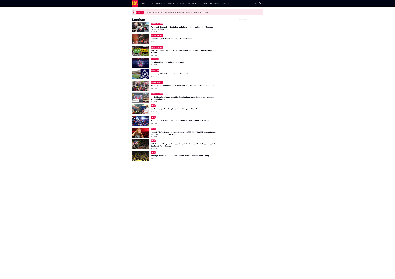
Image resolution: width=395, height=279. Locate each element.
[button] (133, 10)
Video (151, 3)
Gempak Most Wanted (176, 3)
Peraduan (226, 3)
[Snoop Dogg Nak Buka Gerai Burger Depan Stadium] (140, 39)
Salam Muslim (215, 3)
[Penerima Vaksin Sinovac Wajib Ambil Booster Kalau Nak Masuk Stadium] (140, 121)
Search (260, 3)
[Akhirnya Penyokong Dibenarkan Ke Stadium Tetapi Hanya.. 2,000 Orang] (140, 156)
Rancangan (160, 3)
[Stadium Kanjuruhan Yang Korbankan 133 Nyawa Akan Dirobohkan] (140, 109)
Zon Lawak (191, 3)
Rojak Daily (202, 3)
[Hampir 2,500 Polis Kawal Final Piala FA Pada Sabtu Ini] (140, 74)
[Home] (135, 3)
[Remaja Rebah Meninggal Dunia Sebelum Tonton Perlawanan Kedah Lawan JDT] (140, 86)
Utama (144, 3)
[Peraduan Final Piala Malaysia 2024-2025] (140, 63)
